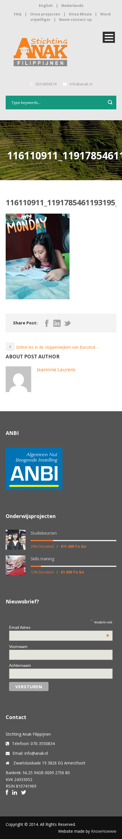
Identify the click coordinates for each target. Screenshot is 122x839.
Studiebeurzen (44, 533)
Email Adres (59, 627)
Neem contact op (75, 19)
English (46, 5)
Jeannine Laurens (56, 369)
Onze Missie (80, 14)
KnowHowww (103, 831)
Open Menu (109, 37)
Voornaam (18, 646)
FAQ (18, 14)
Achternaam (20, 665)
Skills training (42, 558)
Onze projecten (45, 14)
